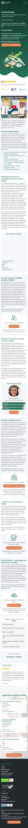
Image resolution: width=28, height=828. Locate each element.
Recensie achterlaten (6, 774)
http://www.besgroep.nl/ (8, 731)
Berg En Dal (5, 268)
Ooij (3, 266)
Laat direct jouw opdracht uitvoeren (11, 45)
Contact (3, 766)
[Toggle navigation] (25, 2)
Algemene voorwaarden (7, 773)
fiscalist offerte (8, 527)
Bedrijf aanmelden (5, 769)
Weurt (3, 264)
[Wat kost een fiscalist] (14, 595)
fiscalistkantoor (9, 468)
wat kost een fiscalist (10, 584)
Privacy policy (4, 771)
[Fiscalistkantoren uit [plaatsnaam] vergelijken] (14, 478)
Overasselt (4, 262)
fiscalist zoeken (9, 309)
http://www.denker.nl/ (7, 749)
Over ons (3, 768)
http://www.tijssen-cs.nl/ (8, 711)
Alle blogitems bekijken (14, 822)
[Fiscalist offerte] (14, 538)
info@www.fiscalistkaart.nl (8, 801)
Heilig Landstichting (7, 269)
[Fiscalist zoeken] (14, 318)
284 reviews (22, 84)
